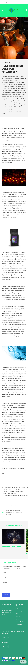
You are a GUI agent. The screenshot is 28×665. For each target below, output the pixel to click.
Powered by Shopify (14, 651)
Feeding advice (16, 510)
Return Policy (19, 611)
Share (3, 517)
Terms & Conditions (20, 621)
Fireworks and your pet (11, 546)
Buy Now (18, 619)
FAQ (17, 613)
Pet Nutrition (19, 512)
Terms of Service (14, 568)
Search (17, 608)
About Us (18, 616)
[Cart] (25, 10)
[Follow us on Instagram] (7, 646)
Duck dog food (6, 62)
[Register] (24, 637)
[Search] (5, 10)
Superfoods (8, 514)
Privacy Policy (5, 568)
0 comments (9, 507)
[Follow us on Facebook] (3, 646)
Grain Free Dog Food (10, 512)
